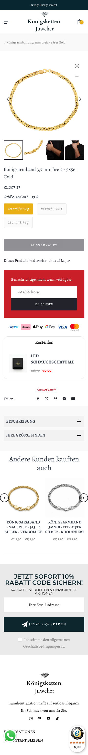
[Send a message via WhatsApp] (10, 736)
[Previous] (11, 99)
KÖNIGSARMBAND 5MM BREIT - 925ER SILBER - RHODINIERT (64, 527)
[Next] (76, 99)
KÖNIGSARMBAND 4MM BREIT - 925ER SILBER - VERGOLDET (23, 527)
